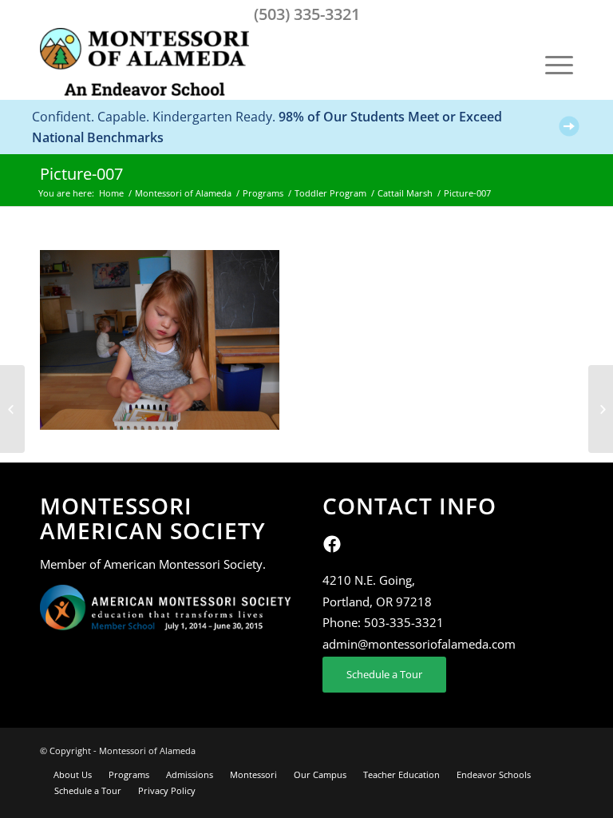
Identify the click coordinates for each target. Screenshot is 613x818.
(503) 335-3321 (307, 14)
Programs (263, 193)
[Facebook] (332, 549)
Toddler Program (330, 193)
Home (111, 193)
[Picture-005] (12, 409)
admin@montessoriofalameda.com (419, 644)
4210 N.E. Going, (368, 580)
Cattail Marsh (405, 193)
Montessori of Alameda (183, 193)
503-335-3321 (404, 622)
